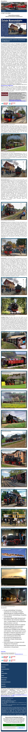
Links (2, 671)
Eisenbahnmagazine (5, 664)
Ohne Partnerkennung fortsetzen (10, 727)
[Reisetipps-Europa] (14, 6)
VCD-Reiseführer (4, 673)
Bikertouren (3, 666)
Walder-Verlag (3, 679)
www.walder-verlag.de (19, 714)
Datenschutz (3, 686)
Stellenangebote (4, 677)
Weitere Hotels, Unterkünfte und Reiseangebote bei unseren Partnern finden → (17, 100)
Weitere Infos (21, 727)
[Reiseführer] (12, 104)
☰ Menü (3, 11)
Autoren (2, 675)
